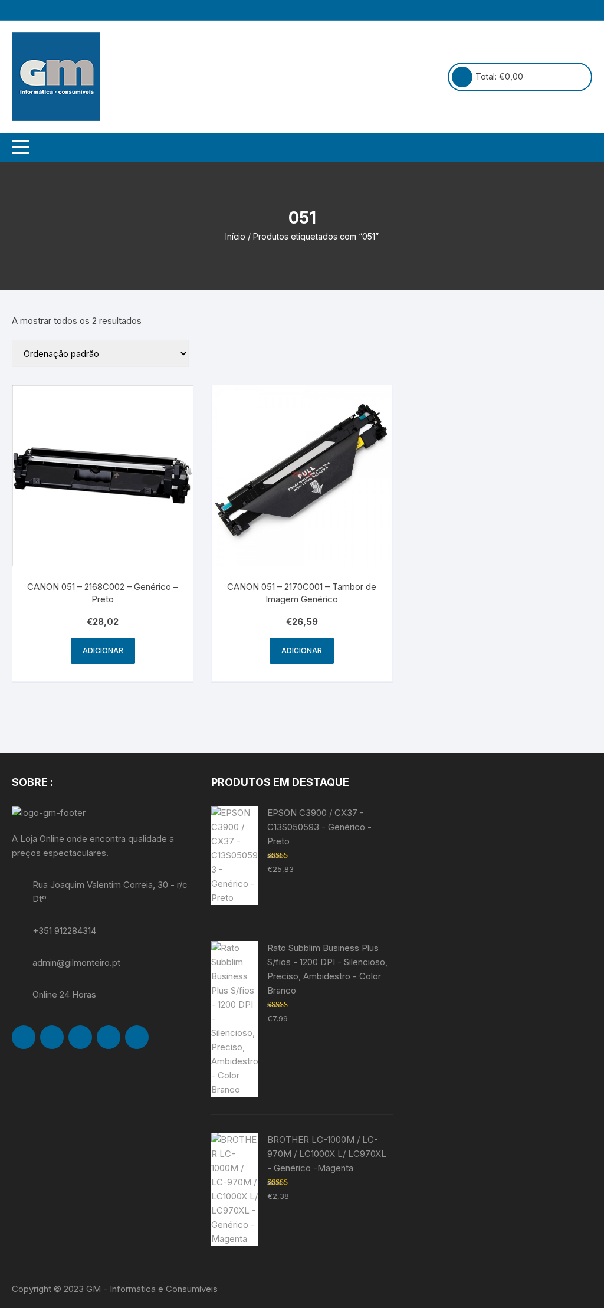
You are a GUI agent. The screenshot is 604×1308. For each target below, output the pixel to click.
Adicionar (103, 650)
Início (235, 236)
